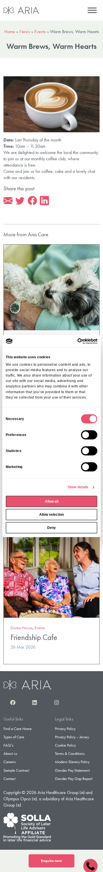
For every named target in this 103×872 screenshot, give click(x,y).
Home (9, 32)
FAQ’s (8, 745)
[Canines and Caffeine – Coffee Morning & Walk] (51, 287)
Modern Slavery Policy (72, 761)
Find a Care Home (17, 728)
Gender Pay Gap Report (73, 778)
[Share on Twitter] (20, 201)
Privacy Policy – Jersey (72, 736)
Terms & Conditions (70, 753)
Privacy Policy (65, 728)
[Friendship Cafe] (51, 574)
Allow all (51, 501)
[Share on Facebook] (32, 201)
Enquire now (51, 860)
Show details (78, 487)
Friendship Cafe (34, 637)
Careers (9, 761)
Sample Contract (16, 770)
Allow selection (51, 515)
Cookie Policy (65, 745)
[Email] (8, 201)
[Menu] (92, 10)
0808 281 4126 (90, 865)
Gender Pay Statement (72, 770)
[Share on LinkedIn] (44, 201)
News (24, 32)
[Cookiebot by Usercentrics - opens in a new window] (73, 341)
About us (10, 753)
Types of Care (13, 736)
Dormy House (22, 627)
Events (40, 32)
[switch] (89, 434)
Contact (9, 778)
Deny (51, 528)
